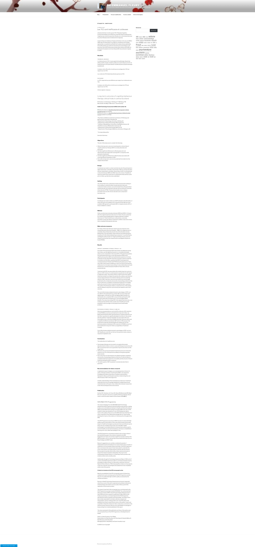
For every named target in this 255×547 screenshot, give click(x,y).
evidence (145, 42)
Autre (137, 38)
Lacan (153, 45)
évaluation (143, 58)
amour (147, 36)
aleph (144, 36)
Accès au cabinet (127, 14)
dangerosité (142, 40)
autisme (152, 36)
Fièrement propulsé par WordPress (104, 543)
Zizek (137, 58)
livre (137, 47)
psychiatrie (140, 52)
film (151, 42)
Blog (98, 14)
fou (156, 42)
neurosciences (146, 47)
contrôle (137, 40)
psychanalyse (145, 49)
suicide (145, 56)
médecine (141, 47)
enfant (141, 42)
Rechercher (138, 27)
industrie (145, 45)
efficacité (154, 40)
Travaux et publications (116, 14)
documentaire (147, 40)
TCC (148, 56)
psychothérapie (140, 54)
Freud (138, 45)
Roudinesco (151, 54)
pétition (146, 54)
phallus (155, 47)
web (155, 56)
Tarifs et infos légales (138, 14)
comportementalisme (149, 38)
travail (151, 56)
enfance (137, 42)
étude (140, 58)
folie (154, 42)
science (141, 56)
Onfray (151, 47)
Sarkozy (137, 56)
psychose (147, 52)
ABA (137, 36)
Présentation (105, 14)
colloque (141, 38)
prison (137, 49)
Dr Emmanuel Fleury (123, 5)
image (142, 45)
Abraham (140, 36)
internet (149, 45)
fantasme (148, 42)
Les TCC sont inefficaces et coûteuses (112, 29)
